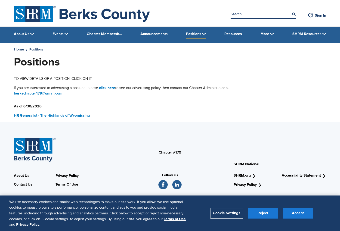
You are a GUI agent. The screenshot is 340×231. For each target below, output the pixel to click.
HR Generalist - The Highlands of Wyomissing (52, 115)
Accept (298, 213)
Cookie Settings (226, 213)
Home (19, 49)
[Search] (294, 14)
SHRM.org (242, 175)
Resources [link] (233, 34)
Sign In (320, 15)
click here (107, 88)
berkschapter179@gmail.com (38, 93)
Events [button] (58, 34)
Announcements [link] (154, 34)
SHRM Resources (306, 34)
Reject (262, 213)
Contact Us (23, 184)
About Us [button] (21, 34)
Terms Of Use (67, 184)
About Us (21, 175)
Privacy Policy (67, 175)
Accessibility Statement (301, 175)
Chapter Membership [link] (104, 34)
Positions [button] (193, 34)
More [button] (264, 34)
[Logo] (82, 14)
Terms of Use (175, 218)
